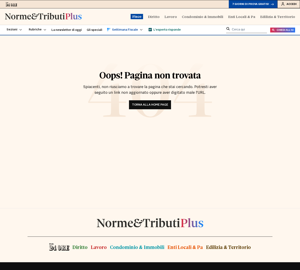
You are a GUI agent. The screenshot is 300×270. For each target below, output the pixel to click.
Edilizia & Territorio (277, 16)
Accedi (292, 4)
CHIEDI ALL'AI (285, 30)
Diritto (154, 16)
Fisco (136, 16)
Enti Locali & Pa (241, 16)
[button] (14, 30)
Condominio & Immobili (202, 16)
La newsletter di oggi (66, 30)
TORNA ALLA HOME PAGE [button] (150, 105)
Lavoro (170, 16)
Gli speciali (94, 30)
